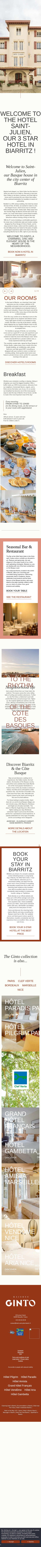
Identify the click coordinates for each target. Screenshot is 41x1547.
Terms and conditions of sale (20, 1357)
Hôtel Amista (20, 1381)
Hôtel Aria (30, 1389)
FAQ (20, 1354)
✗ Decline (30, 1542)
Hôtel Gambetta (20, 1394)
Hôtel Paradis (28, 1377)
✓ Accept (10, 1542)
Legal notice (15, 1359)
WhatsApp (20, 1352)
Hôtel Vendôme (13, 1389)
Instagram (20, 1350)
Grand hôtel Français (20, 1385)
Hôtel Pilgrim (10, 1377)
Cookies (20, 1361)
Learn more (20, 1544)
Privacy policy (25, 1359)
